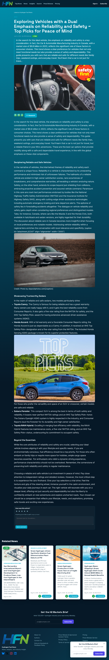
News (25, 3)
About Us (37, 635)
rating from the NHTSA (64, 311)
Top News (18, 3)
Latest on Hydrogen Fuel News (23, 12)
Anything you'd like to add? (27, 514)
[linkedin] (15, 653)
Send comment (21, 527)
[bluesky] (3, 653)
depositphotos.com (37, 289)
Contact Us (38, 640)
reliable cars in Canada (45, 221)
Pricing (57, 3)
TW (19, 115)
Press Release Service (90, 638)
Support (85, 640)
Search (39, 3)
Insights (32, 3)
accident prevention (43, 188)
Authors (37, 638)
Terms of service (64, 642)
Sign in (95, 3)
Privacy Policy (62, 639)
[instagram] (11, 653)
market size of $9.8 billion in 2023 (30, 129)
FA (15, 115)
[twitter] (7, 653)
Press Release (48, 3)
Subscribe (103, 3)
